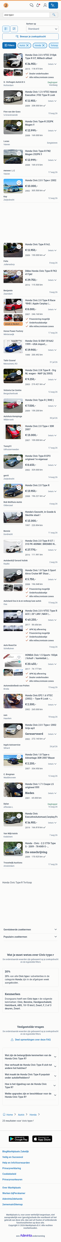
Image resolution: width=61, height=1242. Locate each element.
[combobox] (26, 14)
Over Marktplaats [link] (11, 1187)
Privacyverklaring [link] (11, 1168)
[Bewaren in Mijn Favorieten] (19, 57)
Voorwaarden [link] (22, 1162)
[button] (38, 5)
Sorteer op (31, 24)
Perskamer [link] (19, 1193)
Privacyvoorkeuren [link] (12, 1179)
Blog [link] (4, 1151)
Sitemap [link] (18, 1204)
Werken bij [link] (8, 1193)
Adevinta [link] (7, 1198)
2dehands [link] (17, 1198)
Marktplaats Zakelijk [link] (18, 1151)
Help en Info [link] (8, 1162)
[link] (6, 5)
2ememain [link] (8, 1204)
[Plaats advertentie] (53, 5)
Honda (38, 45)
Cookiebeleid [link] (9, 1174)
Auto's (22, 45)
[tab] (6, 29)
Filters (11, 45)
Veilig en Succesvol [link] (12, 1157)
